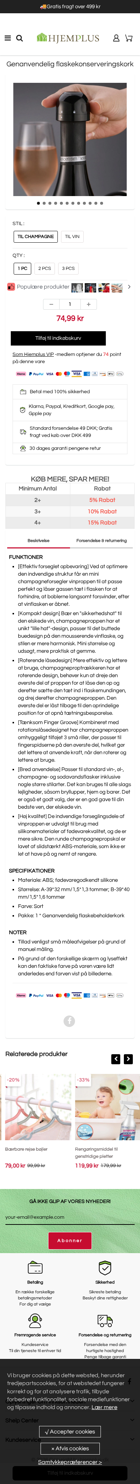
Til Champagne (36, 236)
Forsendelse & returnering (101, 540)
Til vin (72, 236)
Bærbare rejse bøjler (23, 1149)
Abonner (70, 1240)
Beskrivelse (39, 540)
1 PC (22, 268)
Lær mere (104, 1407)
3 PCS (68, 268)
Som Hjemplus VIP (33, 354)
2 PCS (44, 268)
